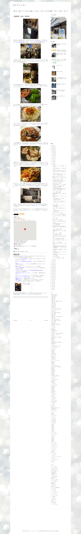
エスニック (53, 475)
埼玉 (52, 424)
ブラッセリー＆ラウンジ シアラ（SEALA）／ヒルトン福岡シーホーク (59, 201)
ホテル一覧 (36, 11)
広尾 (52, 317)
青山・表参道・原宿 (55, 312)
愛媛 (52, 368)
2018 (53, 270)
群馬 (52, 438)
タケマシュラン (19, 5)
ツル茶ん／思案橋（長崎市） (57, 229)
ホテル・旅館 (54, 470)
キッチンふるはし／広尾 (57, 190)
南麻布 (53, 380)
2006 (53, 288)
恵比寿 (53, 297)
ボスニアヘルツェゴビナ (56, 456)
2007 (53, 286)
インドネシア (54, 379)
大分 (52, 395)
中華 (52, 474)
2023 (53, 263)
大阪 (52, 302)
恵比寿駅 (26, 251)
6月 (53, 160)
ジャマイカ (53, 454)
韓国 (52, 364)
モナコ (53, 458)
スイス (53, 383)
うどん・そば (54, 479)
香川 (52, 378)
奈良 (52, 388)
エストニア (53, 442)
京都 (52, 298)
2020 (53, 267)
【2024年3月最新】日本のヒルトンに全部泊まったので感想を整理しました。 (59, 189)
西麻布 (53, 343)
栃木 (52, 396)
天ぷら (53, 502)
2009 (53, 283)
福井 (52, 361)
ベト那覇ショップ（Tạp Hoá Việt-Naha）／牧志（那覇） (58, 186)
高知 (52, 414)
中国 (52, 427)
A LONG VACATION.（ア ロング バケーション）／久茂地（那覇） (59, 174)
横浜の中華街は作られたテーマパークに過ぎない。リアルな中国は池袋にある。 (59, 226)
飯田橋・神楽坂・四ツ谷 (56, 342)
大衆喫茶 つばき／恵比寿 (57, 183)
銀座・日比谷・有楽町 (55, 308)
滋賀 (52, 382)
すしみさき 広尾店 (56, 256)
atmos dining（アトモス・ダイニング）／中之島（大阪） (59, 211)
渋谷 (52, 325)
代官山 (53, 357)
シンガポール (54, 365)
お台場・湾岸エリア (55, 346)
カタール (53, 432)
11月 (53, 152)
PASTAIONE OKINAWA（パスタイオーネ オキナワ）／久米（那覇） (59, 181)
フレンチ (53, 466)
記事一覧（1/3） (59, 65)
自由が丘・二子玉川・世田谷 (56, 333)
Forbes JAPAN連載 (48, 11)
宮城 (52, 428)
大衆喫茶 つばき (16, 217)
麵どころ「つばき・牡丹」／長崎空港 (59, 214)
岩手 (52, 461)
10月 (53, 154)
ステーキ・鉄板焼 (55, 487)
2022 (53, 264)
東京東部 (53, 409)
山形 (52, 429)
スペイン (53, 355)
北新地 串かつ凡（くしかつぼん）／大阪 (59, 177)
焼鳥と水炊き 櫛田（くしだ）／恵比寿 (59, 184)
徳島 (52, 387)
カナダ (53, 402)
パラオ (53, 423)
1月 (53, 261)
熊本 (52, 369)
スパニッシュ (54, 495)
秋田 (52, 392)
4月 (53, 163)
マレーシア (53, 347)
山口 (52, 436)
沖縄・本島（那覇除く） (56, 301)
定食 (52, 482)
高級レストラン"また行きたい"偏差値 (25, 11)
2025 (53, 148)
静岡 (52, 351)
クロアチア (53, 415)
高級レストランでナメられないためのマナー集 (61, 84)
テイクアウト (54, 504)
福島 (52, 451)
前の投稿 (46, 320)
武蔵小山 (53, 353)
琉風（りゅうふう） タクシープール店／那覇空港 (61, 90)
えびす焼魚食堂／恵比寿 (57, 234)
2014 (53, 276)
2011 (53, 280)
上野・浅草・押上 (55, 319)
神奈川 (53, 306)
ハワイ (53, 326)
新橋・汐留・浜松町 (55, 324)
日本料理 (53, 477)
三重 (52, 398)
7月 (53, 158)
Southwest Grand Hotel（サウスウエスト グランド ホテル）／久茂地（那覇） (59, 171)
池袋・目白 (53, 401)
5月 (53, 161)
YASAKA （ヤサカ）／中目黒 (57, 212)
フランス (53, 310)
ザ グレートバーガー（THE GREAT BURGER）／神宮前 (61, 54)
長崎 (52, 356)
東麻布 (53, 329)
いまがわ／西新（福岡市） (57, 192)
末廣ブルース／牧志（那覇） (57, 242)
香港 (52, 335)
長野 (52, 362)
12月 (53, 151)
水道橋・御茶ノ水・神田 (56, 337)
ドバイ (53, 411)
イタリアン (53, 468)
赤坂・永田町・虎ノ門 (55, 320)
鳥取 (52, 441)
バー (52, 497)
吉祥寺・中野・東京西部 (56, 366)
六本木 (53, 303)
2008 (53, 285)
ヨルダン (53, 434)
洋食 (20, 251)
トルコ (53, 446)
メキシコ (53, 419)
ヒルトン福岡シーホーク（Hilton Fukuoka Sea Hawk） (58, 199)
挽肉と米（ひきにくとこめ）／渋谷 (59, 176)
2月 (53, 259)
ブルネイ (53, 393)
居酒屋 (53, 472)
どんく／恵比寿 (55, 204)
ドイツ (53, 405)
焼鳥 (52, 486)
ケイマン (53, 452)
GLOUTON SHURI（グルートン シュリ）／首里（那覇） (59, 224)
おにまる (53, 501)
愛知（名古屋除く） (55, 407)
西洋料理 (53, 473)
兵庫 (52, 371)
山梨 (52, 437)
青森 (52, 425)
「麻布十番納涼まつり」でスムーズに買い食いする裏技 (61, 78)
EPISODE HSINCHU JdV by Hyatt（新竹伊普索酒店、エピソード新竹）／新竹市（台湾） (59, 247)
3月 (53, 164)
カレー (53, 484)
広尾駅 (23, 251)
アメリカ (53, 321)
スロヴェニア (54, 445)
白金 (52, 311)
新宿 (52, 315)
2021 (53, 266)
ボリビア (53, 418)
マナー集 (41, 11)
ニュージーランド (55, 360)
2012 (53, 279)
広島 (52, 374)
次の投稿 (15, 320)
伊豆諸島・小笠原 (55, 375)
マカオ (53, 450)
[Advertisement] (30, 309)
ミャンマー (53, 400)
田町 (52, 338)
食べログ (65, 11)
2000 (53, 289)
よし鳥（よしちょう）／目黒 (57, 179)
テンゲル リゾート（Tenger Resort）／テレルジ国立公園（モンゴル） (61, 60)
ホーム (31, 320)
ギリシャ (53, 443)
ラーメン (53, 481)
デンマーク (53, 410)
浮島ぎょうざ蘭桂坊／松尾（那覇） (59, 238)
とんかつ (53, 499)
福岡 (52, 339)
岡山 (52, 431)
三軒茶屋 (53, 420)
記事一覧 (15, 11)
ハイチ (53, 455)
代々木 (53, 348)
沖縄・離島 (53, 330)
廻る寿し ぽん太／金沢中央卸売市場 (58, 17)
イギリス (53, 397)
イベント (53, 491)
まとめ (53, 496)
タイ (52, 344)
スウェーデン (54, 433)
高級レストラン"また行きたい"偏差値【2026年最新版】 (61, 50)
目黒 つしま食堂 (59, 71)
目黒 (52, 299)
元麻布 (53, 391)
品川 (52, 328)
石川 (52, 307)
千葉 (52, 352)
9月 (53, 155)
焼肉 (52, 483)
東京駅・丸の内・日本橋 (56, 316)
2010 (53, 282)
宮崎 (52, 373)
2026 (53, 147)
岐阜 (52, 389)
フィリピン (53, 384)
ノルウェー (53, 447)
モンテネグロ (54, 459)
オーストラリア (54, 334)
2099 (53, 145)
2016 (53, 273)
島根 (52, 406)
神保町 (53, 370)
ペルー (53, 416)
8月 (53, 157)
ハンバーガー (54, 492)
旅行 (52, 469)
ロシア (53, 460)
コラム (53, 488)
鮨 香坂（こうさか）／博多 (57, 219)
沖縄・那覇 (53, 294)
